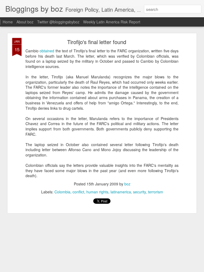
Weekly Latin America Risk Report (111, 21)
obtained (47, 50)
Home (8, 21)
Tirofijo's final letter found (96, 42)
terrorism (155, 191)
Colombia (62, 191)
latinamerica (120, 191)
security (139, 191)
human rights (97, 191)
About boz (24, 21)
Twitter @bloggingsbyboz (58, 21)
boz (127, 183)
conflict (78, 191)
